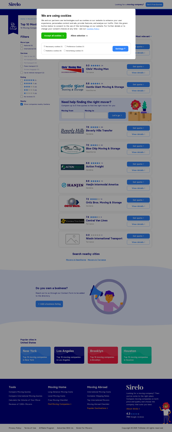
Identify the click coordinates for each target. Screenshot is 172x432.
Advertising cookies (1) (74, 51)
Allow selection (78, 35)
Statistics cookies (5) (54, 51)
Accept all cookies (52, 35)
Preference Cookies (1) (75, 46)
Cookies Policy (93, 29)
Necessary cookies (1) (54, 46)
